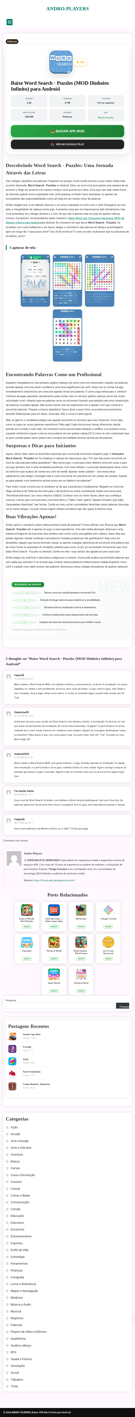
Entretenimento (21, 1236)
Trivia (14, 1386)
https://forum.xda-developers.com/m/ (54, 880)
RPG (13, 1352)
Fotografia (17, 1277)
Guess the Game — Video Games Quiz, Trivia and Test (54, 921)
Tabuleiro (17, 1379)
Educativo (17, 1222)
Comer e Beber (20, 1195)
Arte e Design (19, 1141)
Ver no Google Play (70, 144)
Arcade (15, 1134)
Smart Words (54, 983)
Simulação (18, 1366)
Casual (15, 1188)
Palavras (12, 41)
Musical (16, 1311)
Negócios (17, 1318)
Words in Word (81, 983)
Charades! (27, 951)
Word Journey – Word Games (81, 952)
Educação (17, 1216)
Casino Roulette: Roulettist (36, 1084)
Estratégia (18, 1257)
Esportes (17, 1243)
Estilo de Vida (19, 1250)
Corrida (15, 1209)
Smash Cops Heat (31, 1034)
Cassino (16, 1181)
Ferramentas (19, 1263)
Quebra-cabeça (21, 1345)
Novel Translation (31, 1072)
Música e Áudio (21, 1304)
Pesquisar (11, 1000)
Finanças (17, 1270)
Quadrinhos (18, 1338)
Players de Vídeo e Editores (29, 1331)
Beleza (15, 1161)
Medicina (17, 1297)
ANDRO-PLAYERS (67, 8)
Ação (14, 1127)
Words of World (54, 951)
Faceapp (27, 1047)
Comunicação (20, 1202)
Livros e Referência (23, 1284)
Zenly (25, 1059)
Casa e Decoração (23, 1175)
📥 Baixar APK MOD (67, 131)
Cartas (15, 1168)
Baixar (27, 927)
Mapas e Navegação (24, 1291)
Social (15, 1372)
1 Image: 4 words (108, 918)
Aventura (17, 1154)
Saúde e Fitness (21, 1359)
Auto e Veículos (21, 1147)
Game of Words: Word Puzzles (26, 920)
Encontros (17, 1229)
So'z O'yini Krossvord (108, 952)
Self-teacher (81, 918)
